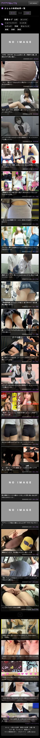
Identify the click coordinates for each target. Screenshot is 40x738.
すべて (13, 13)
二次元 (27, 13)
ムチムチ (8, 26)
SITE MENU (33, 3)
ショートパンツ (11, 23)
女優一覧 (32, 727)
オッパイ (24, 19)
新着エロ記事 (24, 727)
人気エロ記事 (15, 727)
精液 (7, 29)
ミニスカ (23, 23)
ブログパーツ (22, 732)
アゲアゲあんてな (9, 3)
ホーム (7, 727)
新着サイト (27, 729)
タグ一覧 (12, 729)
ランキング (19, 729)
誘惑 (19, 29)
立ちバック (25, 26)
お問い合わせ (31, 732)
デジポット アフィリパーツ (32, 723)
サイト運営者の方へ (11, 732)
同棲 (16, 26)
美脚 (13, 29)
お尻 (16, 19)
